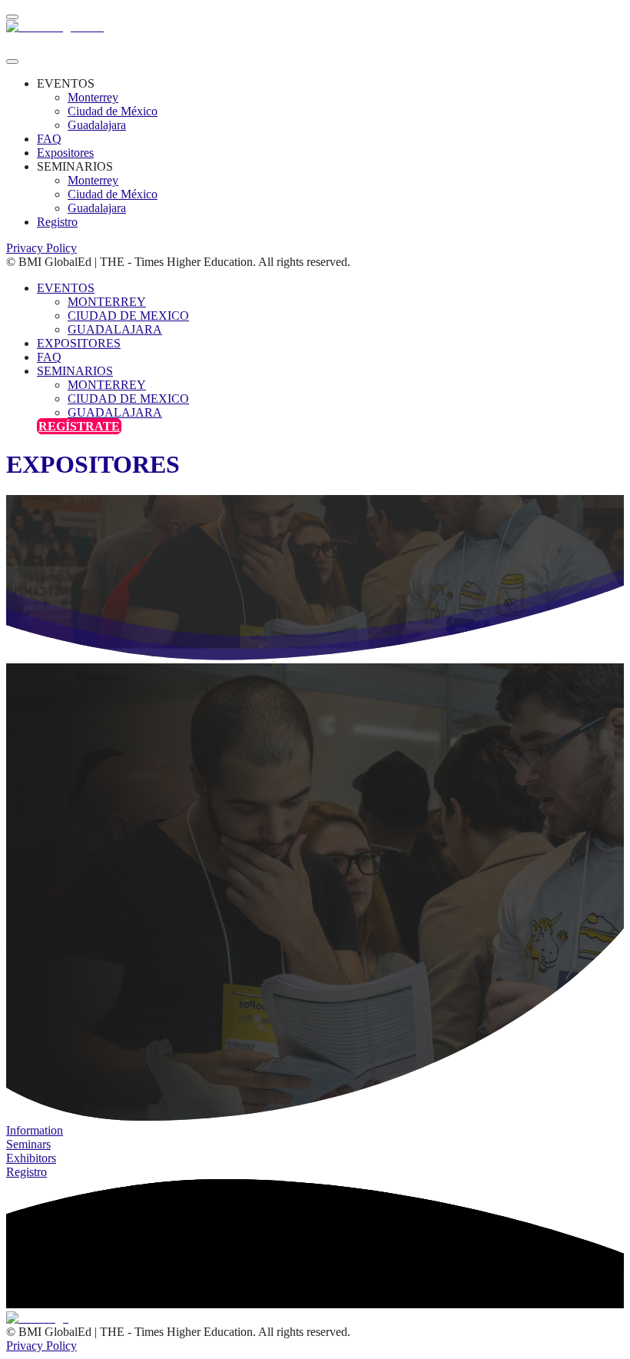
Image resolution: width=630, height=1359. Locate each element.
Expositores (65, 152)
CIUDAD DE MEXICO (128, 315)
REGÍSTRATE (79, 426)
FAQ (49, 138)
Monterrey (93, 97)
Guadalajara (97, 124)
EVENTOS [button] (65, 287)
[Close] (12, 61)
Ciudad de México (113, 111)
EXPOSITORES (79, 343)
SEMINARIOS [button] (75, 370)
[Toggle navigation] (12, 17)
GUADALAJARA (115, 329)
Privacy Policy (41, 247)
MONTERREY (107, 301)
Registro (57, 221)
